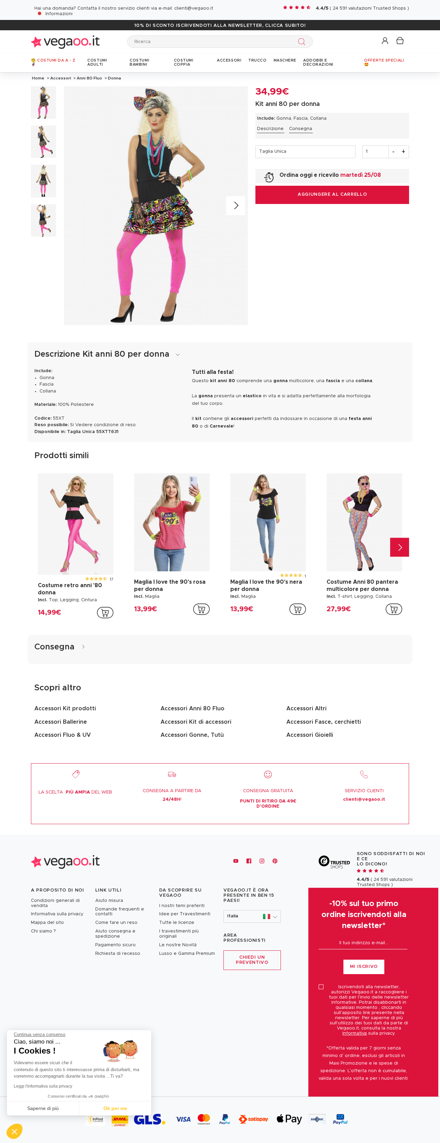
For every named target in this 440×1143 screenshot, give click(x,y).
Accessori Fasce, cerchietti (323, 722)
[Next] (235, 205)
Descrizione (270, 129)
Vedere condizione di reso (105, 425)
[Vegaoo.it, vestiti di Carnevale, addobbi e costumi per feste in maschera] (65, 41)
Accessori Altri (306, 708)
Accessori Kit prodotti (65, 708)
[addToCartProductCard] (105, 612)
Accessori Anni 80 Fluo (192, 708)
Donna (114, 78)
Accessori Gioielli (309, 735)
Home (38, 78)
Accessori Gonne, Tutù (192, 735)
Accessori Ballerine (60, 722)
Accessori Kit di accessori (196, 722)
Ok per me (115, 1108)
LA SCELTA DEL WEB (75, 792)
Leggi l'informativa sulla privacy (43, 1086)
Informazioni (59, 14)
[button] (385, 41)
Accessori (60, 78)
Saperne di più (43, 1108)
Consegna (300, 129)
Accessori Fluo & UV (62, 735)
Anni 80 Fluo (89, 78)
